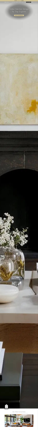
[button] (19, 420)
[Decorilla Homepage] (7, 2)
